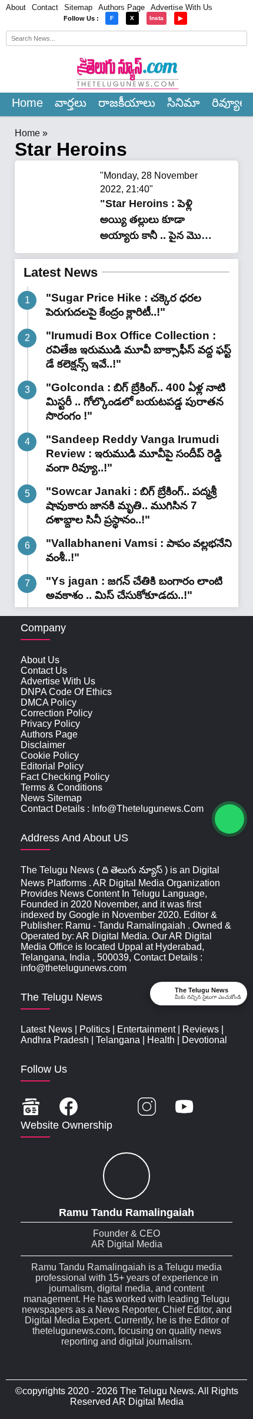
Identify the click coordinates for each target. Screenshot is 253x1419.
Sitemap (78, 7)
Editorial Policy (52, 766)
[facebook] (68, 1107)
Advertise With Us (181, 7)
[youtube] (184, 1107)
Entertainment (146, 1029)
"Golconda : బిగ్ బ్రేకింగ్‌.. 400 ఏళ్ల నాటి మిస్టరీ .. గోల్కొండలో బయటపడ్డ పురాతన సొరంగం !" (135, 401)
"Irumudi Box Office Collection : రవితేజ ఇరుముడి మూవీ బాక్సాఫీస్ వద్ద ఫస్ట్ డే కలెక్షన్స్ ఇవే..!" (138, 349)
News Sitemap (51, 798)
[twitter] (107, 1107)
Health (161, 1040)
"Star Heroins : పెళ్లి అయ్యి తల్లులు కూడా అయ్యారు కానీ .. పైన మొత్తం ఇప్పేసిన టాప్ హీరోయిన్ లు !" (157, 236)
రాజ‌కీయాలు (126, 102)
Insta (156, 18)
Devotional (204, 1040)
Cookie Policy (50, 756)
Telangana (118, 1040)
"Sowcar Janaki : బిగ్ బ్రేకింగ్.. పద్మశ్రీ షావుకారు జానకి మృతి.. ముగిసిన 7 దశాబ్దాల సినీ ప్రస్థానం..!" (131, 505)
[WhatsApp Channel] (229, 819)
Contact (45, 7)
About (16, 7)
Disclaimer (43, 745)
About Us (40, 660)
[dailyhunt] (222, 1107)
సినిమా (183, 102)
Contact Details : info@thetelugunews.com (112, 809)
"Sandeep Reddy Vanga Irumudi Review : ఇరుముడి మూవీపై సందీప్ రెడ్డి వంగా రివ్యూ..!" (134, 453)
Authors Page (121, 7)
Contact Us (44, 671)
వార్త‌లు (70, 102)
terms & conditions (61, 787)
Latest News (61, 272)
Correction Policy (56, 713)
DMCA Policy (48, 702)
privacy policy (50, 724)
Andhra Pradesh (55, 1040)
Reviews (200, 1029)
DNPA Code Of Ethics (66, 692)
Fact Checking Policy (65, 777)
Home (27, 102)
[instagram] (147, 1107)
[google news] (31, 1107)
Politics (94, 1029)
